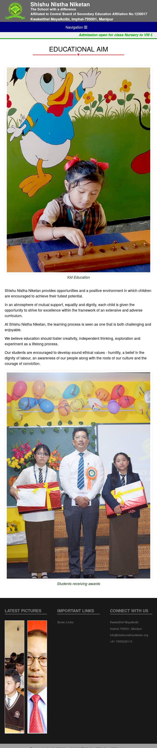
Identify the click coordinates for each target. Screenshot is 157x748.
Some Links (65, 622)
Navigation (75, 27)
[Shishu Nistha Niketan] (15, 11)
